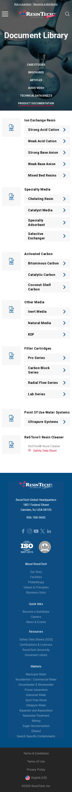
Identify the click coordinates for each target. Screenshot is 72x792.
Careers (36, 617)
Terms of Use (36, 761)
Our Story (36, 572)
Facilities (36, 577)
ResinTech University (36, 650)
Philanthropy (36, 582)
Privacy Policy (36, 769)
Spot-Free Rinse (36, 700)
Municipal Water (36, 674)
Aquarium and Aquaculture (36, 710)
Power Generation (36, 690)
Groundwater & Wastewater (36, 684)
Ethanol (36, 731)
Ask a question (22, 4)
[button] (5, 14)
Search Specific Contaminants (36, 736)
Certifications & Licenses (36, 644)
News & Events (36, 622)
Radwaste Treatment (36, 715)
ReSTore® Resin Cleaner (44, 446)
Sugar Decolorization (36, 726)
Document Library (36, 655)
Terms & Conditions (36, 753)
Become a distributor (45, 4)
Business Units (36, 592)
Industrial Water (36, 695)
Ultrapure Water (36, 705)
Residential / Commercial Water (36, 679)
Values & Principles (36, 587)
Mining (36, 721)
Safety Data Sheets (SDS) (36, 639)
